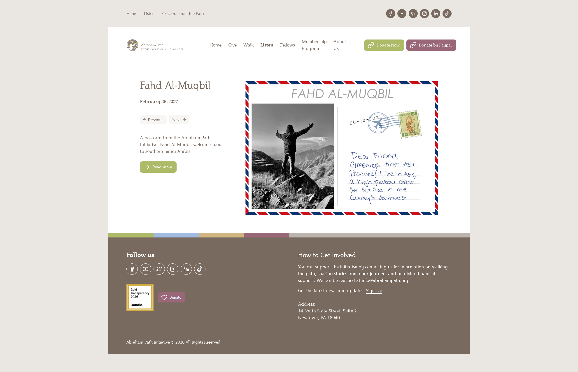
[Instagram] (424, 13)
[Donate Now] (384, 45)
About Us (339, 45)
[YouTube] (401, 13)
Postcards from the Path (182, 13)
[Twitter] (413, 13)
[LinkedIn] (435, 13)
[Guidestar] (140, 297)
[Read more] (158, 167)
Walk (248, 45)
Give (232, 45)
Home (131, 13)
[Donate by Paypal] (431, 45)
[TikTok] (447, 13)
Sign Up (374, 290)
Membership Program (314, 45)
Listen (149, 13)
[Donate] (171, 297)
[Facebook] (390, 13)
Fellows (287, 45)
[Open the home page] (155, 45)
